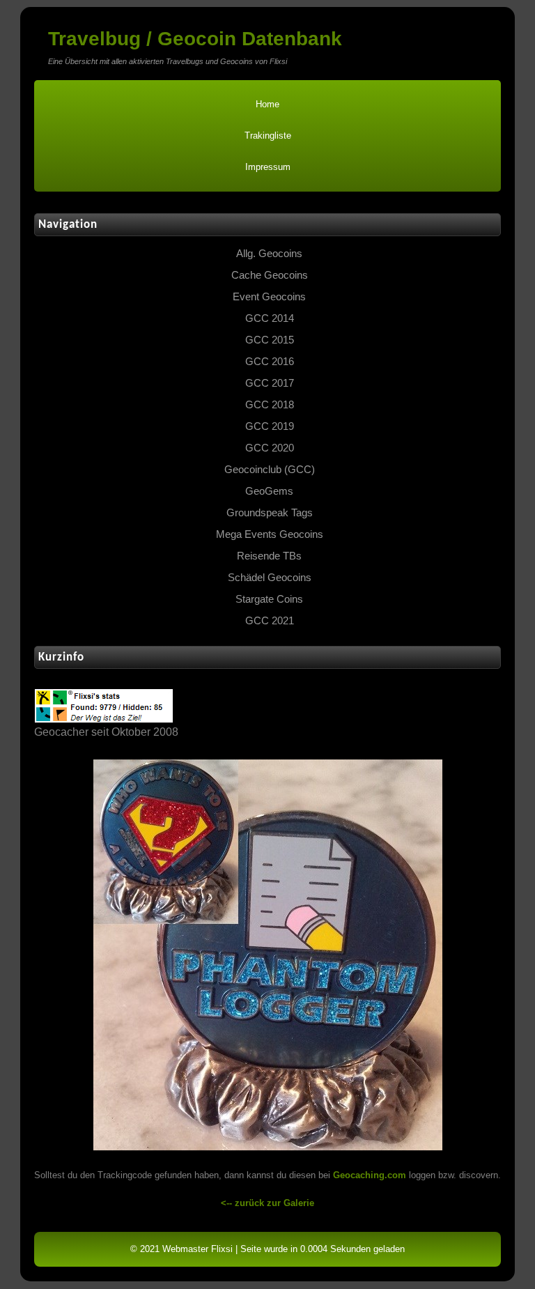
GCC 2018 (269, 404)
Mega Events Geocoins (269, 534)
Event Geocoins (269, 296)
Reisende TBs (269, 556)
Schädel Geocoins (269, 577)
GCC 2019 (269, 426)
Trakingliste (268, 135)
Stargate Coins (269, 599)
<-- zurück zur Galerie (267, 1203)
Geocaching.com (369, 1175)
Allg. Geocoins (269, 253)
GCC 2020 (269, 448)
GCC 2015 (269, 340)
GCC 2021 (269, 620)
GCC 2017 (269, 383)
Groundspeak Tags (269, 512)
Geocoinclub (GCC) (269, 469)
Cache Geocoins (269, 275)
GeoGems (269, 491)
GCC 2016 (269, 361)
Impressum (267, 167)
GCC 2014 (269, 318)
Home (267, 104)
